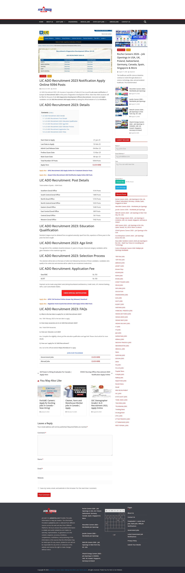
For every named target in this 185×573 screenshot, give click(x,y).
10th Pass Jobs (120, 256)
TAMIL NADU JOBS (121, 400)
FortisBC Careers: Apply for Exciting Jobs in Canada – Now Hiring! (47, 404)
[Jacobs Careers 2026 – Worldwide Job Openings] (121, 101)
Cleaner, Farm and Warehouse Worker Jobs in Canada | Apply (74, 404)
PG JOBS (118, 365)
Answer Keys (119, 269)
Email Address (119, 153)
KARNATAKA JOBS (121, 336)
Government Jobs (133, 530)
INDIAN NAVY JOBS (121, 320)
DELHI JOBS (119, 285)
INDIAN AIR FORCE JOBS (123, 314)
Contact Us (126, 22)
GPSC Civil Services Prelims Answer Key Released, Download (67, 299)
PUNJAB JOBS (119, 374)
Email (40, 469)
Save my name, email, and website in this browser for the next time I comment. (68, 488)
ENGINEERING (72, 22)
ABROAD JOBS (114, 22)
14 (118, 520)
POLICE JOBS (119, 368)
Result (117, 387)
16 (123, 520)
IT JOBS (117, 326)
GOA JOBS (118, 298)
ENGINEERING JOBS (121, 295)
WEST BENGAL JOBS (121, 425)
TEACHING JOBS (120, 403)
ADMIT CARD (119, 266)
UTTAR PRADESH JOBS (122, 419)
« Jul (114, 535)
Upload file (119, 179)
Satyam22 (132, 72)
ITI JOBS (118, 330)
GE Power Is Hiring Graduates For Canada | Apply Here (56, 373)
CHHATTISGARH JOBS (122, 282)
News (49, 76)
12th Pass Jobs (120, 260)
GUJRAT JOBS (119, 304)
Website (40, 478)
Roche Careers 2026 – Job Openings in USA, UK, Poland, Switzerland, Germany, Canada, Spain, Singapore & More (131, 60)
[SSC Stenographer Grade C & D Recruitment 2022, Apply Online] (100, 386)
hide (51, 112)
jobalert (54, 89)
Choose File (120, 182)
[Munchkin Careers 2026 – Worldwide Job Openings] (121, 91)
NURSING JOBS (120, 355)
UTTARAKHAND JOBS (122, 422)
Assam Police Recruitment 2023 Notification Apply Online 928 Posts (70, 175)
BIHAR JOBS (119, 279)
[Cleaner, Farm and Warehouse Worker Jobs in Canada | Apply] (75, 386)
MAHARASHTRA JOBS (122, 346)
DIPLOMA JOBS (120, 288)
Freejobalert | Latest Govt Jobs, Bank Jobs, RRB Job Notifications (136, 523)
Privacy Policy (132, 541)
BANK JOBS (119, 276)
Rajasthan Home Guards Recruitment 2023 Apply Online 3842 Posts (70, 304)
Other (117, 362)
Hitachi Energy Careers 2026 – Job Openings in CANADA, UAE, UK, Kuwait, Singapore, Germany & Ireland (136, 126)
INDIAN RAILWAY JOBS (122, 323)
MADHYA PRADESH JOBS (123, 342)
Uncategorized (119, 413)
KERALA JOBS (119, 339)
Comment (42, 433)
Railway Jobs (119, 377)
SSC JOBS (118, 393)
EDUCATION (119, 291)
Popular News (119, 371)
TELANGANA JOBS (121, 406)
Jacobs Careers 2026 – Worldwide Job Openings (137, 100)
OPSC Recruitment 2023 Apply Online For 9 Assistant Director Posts (70, 170)
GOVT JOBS (59, 22)
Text (116, 161)
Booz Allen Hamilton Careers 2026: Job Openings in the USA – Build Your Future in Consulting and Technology (131, 243)
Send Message (121, 187)
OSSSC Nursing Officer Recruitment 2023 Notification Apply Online (95, 373)
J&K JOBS (118, 333)
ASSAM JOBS (119, 272)
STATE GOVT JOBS (98, 22)
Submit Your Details (134, 545)
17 (106, 523)
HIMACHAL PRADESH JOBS (123, 311)
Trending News (120, 409)
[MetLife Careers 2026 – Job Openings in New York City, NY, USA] (121, 113)
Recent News (119, 384)
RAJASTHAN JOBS (120, 381)
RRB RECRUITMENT (121, 390)
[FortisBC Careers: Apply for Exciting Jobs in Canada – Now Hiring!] (49, 386)
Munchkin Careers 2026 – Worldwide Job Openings (137, 90)
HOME (41, 22)
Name (40, 459)
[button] (64, 21)
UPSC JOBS (118, 416)
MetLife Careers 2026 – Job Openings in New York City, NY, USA (136, 112)
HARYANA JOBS (120, 307)
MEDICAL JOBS (85, 22)
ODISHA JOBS (119, 358)
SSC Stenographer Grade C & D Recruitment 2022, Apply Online (99, 404)
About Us (49, 22)
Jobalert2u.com (55, 518)
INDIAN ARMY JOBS (121, 317)
